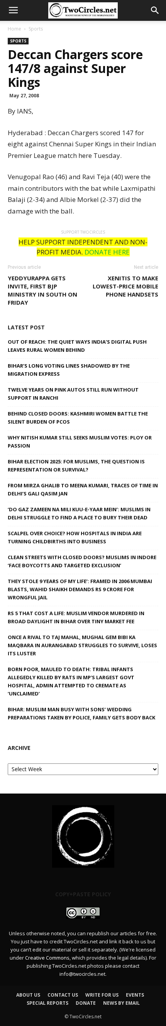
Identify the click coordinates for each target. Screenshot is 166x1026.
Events (135, 995)
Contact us (62, 995)
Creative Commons (47, 957)
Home (14, 28)
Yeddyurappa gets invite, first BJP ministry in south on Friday (42, 290)
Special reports (47, 1003)
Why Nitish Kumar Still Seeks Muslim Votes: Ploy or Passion (80, 441)
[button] (155, 10)
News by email (121, 1003)
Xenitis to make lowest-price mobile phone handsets (125, 286)
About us (28, 995)
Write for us (102, 995)
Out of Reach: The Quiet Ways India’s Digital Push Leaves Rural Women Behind (77, 345)
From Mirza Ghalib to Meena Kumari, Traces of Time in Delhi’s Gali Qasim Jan (83, 489)
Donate (86, 1003)
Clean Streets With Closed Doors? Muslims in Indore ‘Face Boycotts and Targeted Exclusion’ (82, 561)
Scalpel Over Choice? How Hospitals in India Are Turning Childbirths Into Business (75, 537)
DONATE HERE (107, 252)
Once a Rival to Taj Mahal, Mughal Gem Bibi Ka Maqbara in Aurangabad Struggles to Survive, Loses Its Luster (82, 645)
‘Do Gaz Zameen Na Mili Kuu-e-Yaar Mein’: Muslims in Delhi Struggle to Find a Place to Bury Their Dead (79, 513)
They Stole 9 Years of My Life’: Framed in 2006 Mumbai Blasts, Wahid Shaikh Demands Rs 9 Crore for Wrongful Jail (80, 589)
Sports (36, 28)
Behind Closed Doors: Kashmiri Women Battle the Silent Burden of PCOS (78, 417)
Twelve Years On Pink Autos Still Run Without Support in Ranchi (73, 393)
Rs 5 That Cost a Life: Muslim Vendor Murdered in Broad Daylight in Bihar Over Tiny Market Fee (76, 617)
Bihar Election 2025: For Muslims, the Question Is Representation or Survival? (76, 465)
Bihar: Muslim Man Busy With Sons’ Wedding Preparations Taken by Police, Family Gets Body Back (81, 713)
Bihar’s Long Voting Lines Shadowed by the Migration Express (69, 369)
